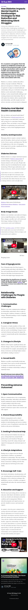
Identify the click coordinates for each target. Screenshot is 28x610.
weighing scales (10, 228)
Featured (3, 6)
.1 (25, 168)
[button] (25, 2)
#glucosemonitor (5, 206)
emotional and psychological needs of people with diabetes (12, 377)
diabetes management (16, 159)
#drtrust (10, 204)
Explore (20, 282)
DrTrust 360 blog (12, 593)
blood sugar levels (17, 117)
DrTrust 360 (9, 44)
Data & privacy (14, 595)
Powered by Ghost (14, 598)
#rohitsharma (4, 204)
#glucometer (22, 204)
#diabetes (3, 202)
